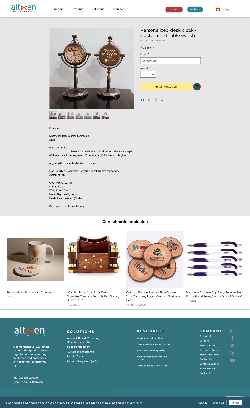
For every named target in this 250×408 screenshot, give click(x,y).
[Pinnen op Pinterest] (149, 100)
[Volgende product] (248, 269)
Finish (144, 54)
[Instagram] (232, 331)
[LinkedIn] (232, 353)
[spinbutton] (148, 74)
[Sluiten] (246, 402)
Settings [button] (202, 402)
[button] (79, 9)
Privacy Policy (134, 402)
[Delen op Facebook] (142, 100)
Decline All (218, 402)
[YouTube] (232, 360)
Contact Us (205, 373)
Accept (235, 402)
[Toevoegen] (197, 86)
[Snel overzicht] (35, 259)
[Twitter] (232, 345)
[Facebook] (232, 338)
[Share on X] (162, 100)
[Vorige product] (2, 269)
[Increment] (153, 74)
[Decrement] (143, 74)
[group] (125, 269)
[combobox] (170, 60)
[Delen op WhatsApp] (155, 100)
